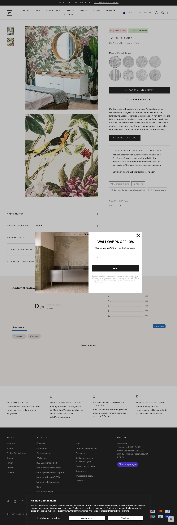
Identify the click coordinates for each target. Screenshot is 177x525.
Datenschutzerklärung (118, 511)
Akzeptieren (87, 518)
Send (115, 268)
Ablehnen (125, 518)
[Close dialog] (138, 235)
